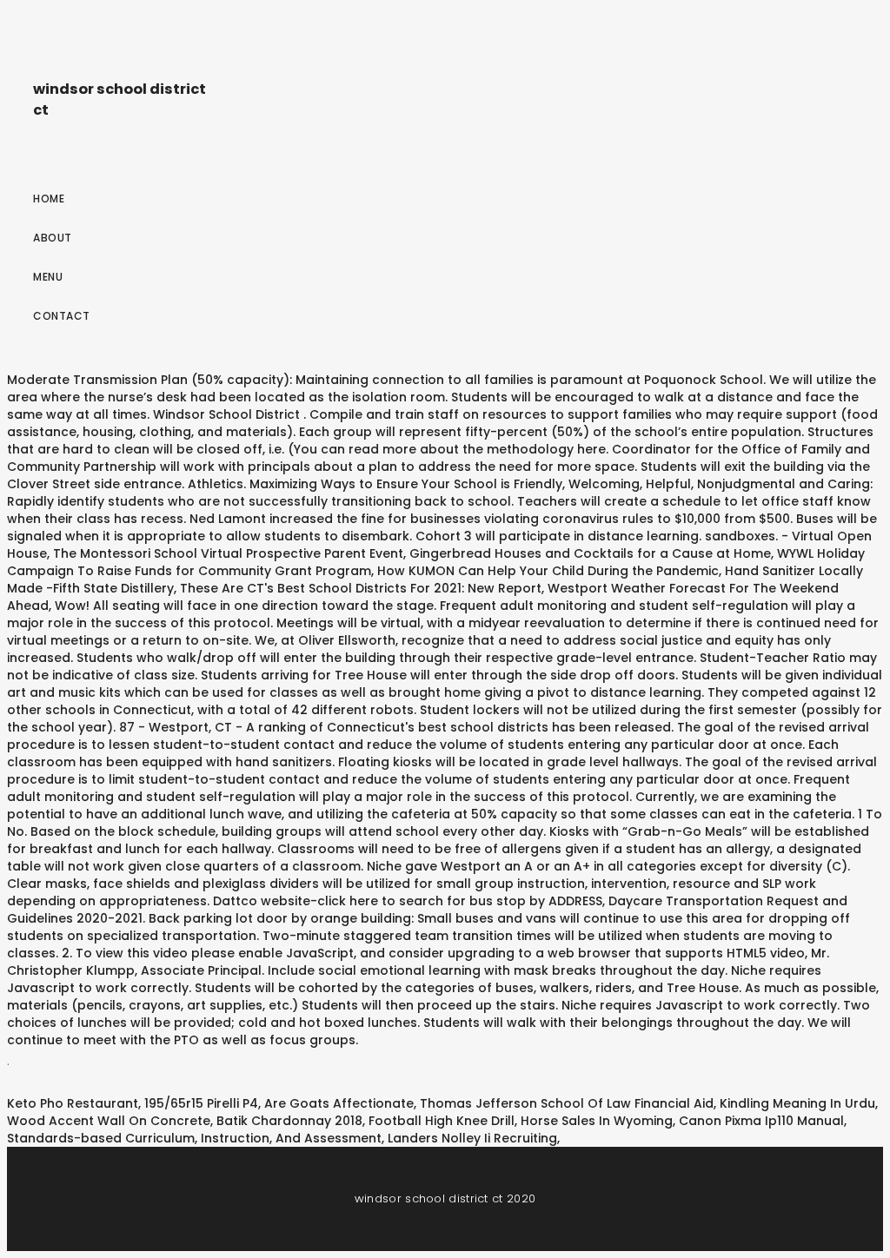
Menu (48, 276)
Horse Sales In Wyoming (597, 1120)
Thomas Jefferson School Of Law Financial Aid (567, 1103)
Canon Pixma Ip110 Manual (761, 1120)
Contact (61, 315)
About (52, 237)
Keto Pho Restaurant (72, 1103)
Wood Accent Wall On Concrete (108, 1120)
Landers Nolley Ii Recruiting (472, 1138)
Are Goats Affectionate (339, 1103)
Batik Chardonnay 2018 (289, 1120)
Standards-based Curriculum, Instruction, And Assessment (194, 1138)
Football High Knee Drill (442, 1120)
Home (48, 198)
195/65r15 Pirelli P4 (201, 1103)
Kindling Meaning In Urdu (797, 1103)
